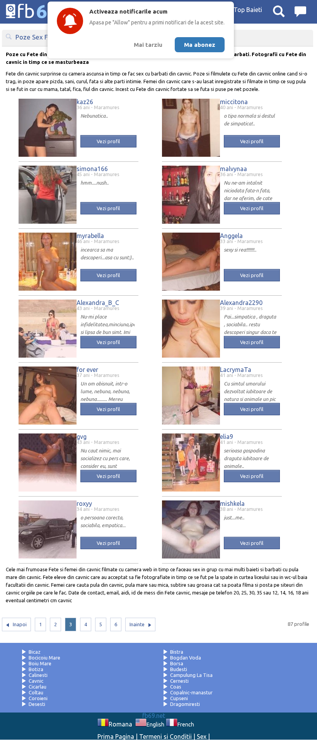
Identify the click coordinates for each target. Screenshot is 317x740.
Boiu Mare (40, 663)
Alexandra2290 (241, 302)
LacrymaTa (235, 369)
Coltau (36, 692)
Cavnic (36, 680)
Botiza (36, 669)
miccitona (234, 101)
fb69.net (153, 715)
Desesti (37, 704)
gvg (82, 436)
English (155, 724)
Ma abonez (199, 44)
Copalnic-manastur (191, 692)
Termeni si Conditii (165, 736)
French (185, 724)
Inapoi (20, 624)
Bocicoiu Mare (44, 657)
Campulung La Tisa (191, 675)
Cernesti (179, 680)
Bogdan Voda (185, 657)
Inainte (137, 624)
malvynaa (233, 168)
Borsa (176, 663)
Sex (201, 736)
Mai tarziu (148, 44)
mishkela (232, 503)
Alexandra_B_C (98, 302)
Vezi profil (108, 141)
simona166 (92, 168)
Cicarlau (37, 686)
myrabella (90, 235)
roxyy (84, 503)
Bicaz (35, 651)
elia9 (226, 436)
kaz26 (85, 101)
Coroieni (38, 698)
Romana (120, 724)
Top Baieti (247, 9)
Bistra (176, 651)
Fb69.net (44, 11)
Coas (175, 686)
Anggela (231, 235)
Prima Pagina (115, 736)
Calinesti (38, 675)
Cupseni (179, 698)
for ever (87, 369)
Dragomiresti (185, 704)
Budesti (178, 669)
